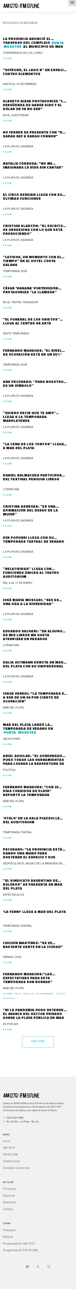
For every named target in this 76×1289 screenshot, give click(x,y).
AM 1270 (9, 1147)
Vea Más (38, 1041)
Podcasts (9, 1230)
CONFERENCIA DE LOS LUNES (22, 52)
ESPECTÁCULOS (13, 894)
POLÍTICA (9, 769)
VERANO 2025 (12, 957)
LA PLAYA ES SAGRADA (18, 146)
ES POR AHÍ (10, 1024)
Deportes (9, 1202)
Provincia (9, 1189)
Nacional (9, 1195)
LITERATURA (11, 489)
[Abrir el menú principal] (72, 3)
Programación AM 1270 (19, 1243)
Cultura (8, 1209)
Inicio (6, 1141)
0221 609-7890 (14, 1117)
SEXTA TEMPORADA (16, 333)
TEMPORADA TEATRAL (17, 832)
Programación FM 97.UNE (20, 1250)
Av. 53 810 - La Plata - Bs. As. (22, 1121)
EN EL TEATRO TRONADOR (20, 302)
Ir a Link (7, 58)
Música (8, 1237)
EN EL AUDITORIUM (15, 115)
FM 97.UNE (10, 1154)
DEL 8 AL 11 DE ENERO (17, 582)
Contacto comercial (16, 1168)
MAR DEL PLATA (13, 707)
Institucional (11, 1161)
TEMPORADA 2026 (15, 271)
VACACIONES (11, 738)
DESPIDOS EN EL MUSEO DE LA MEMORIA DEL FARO (33, 864)
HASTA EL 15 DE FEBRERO (20, 84)
